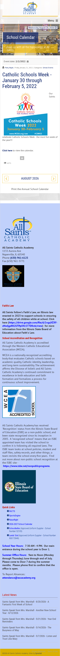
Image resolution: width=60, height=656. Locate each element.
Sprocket (38, 653)
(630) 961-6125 (19, 257)
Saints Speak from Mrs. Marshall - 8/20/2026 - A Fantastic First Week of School (30, 603)
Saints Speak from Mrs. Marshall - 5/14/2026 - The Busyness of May (30, 629)
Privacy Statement (38, 651)
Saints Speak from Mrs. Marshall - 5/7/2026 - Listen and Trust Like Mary (30, 638)
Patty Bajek (9, 68)
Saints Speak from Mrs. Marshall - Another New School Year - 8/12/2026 (30, 612)
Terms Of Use (53, 651)
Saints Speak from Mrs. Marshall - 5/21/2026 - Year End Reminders (30, 620)
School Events (48, 68)
